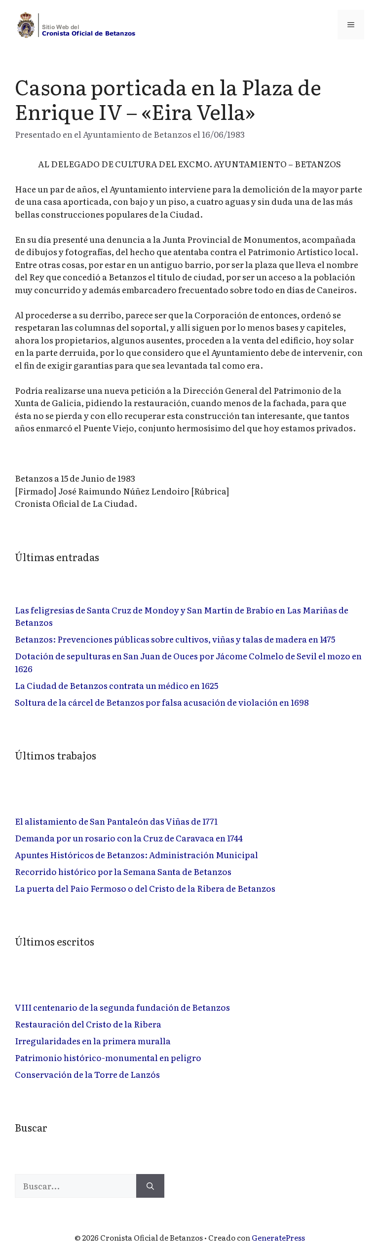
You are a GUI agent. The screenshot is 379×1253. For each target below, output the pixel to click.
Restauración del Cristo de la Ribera (88, 1024)
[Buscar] (150, 1186)
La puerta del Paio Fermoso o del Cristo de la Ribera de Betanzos (145, 888)
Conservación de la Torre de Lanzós (87, 1074)
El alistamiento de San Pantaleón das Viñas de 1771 (116, 821)
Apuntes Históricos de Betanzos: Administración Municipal (136, 854)
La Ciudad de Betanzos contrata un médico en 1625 (116, 685)
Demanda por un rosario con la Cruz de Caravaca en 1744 (129, 838)
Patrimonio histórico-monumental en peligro (108, 1057)
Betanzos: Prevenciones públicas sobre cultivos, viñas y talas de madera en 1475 (175, 639)
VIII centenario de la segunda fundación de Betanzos (122, 1007)
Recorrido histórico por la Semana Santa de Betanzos (123, 871)
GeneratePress (278, 1237)
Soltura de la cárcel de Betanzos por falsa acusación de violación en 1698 (162, 702)
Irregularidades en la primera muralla (93, 1040)
